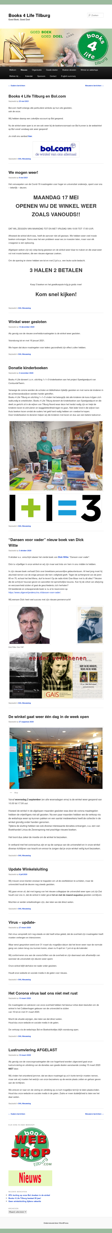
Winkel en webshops (89, 69)
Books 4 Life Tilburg (29, 15)
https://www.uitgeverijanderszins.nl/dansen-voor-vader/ (34, 592)
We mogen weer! (23, 172)
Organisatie (37, 69)
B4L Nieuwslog (24, 158)
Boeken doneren (69, 69)
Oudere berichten (16, 85)
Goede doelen (52, 69)
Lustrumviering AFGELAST (32, 1049)
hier (30, 136)
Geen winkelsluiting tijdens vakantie (24, 1201)
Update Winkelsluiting (28, 869)
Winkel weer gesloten (27, 321)
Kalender (29, 76)
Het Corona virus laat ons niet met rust (43, 993)
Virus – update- (22, 922)
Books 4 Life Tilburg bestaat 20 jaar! (24, 1198)
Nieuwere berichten (94, 85)
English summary (68, 76)
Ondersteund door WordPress (56, 1223)
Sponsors (41, 76)
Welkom (12, 69)
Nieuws (24, 69)
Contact (53, 76)
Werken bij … (15, 76)
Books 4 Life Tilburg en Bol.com (37, 96)
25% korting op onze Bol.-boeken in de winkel (29, 1195)
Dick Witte (63, 557)
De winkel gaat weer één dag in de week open (48, 716)
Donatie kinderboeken (28, 367)
